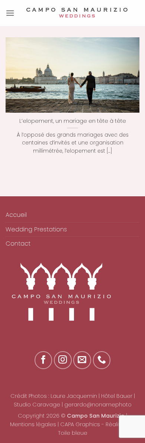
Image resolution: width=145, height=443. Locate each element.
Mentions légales (33, 424)
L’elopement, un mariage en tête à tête (72, 120)
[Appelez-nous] (102, 360)
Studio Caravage (37, 404)
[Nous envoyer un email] (82, 360)
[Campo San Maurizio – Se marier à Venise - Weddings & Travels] (77, 12)
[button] (10, 13)
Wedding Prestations (36, 229)
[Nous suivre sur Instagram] (63, 360)
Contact (18, 243)
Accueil (16, 214)
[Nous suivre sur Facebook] (43, 360)
